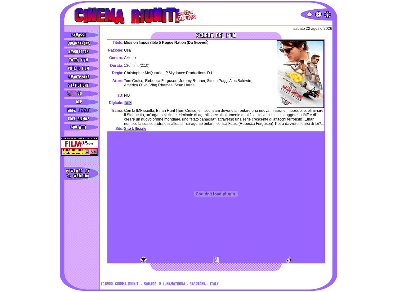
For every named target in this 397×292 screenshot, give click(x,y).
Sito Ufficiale (135, 128)
